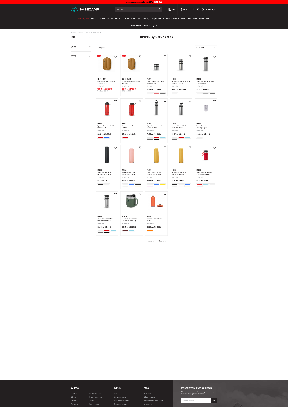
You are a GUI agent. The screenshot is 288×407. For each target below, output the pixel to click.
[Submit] (214, 400)
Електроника (192, 18)
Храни (183, 18)
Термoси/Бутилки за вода (93, 32)
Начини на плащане (121, 404)
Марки (201, 18)
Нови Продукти (83, 18)
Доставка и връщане (121, 400)
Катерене (118, 18)
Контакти (147, 393)
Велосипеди (135, 18)
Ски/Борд (146, 18)
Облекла (94, 18)
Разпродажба (136, 26)
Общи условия (149, 397)
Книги (208, 18)
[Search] (160, 9)
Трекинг (110, 18)
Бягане (126, 18)
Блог (115, 393)
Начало (73, 32)
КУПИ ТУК (157, 2)
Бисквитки (148, 404)
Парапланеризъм (172, 18)
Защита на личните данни (153, 400)
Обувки (102, 18)
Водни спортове (158, 18)
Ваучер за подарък (150, 26)
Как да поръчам (120, 397)
